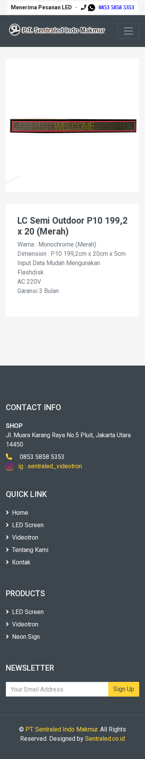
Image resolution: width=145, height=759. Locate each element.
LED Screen (28, 525)
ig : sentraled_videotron (48, 466)
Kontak (21, 562)
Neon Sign (26, 636)
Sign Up (123, 689)
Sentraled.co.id (105, 738)
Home (20, 512)
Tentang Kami (30, 550)
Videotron (25, 537)
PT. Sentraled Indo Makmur (61, 729)
